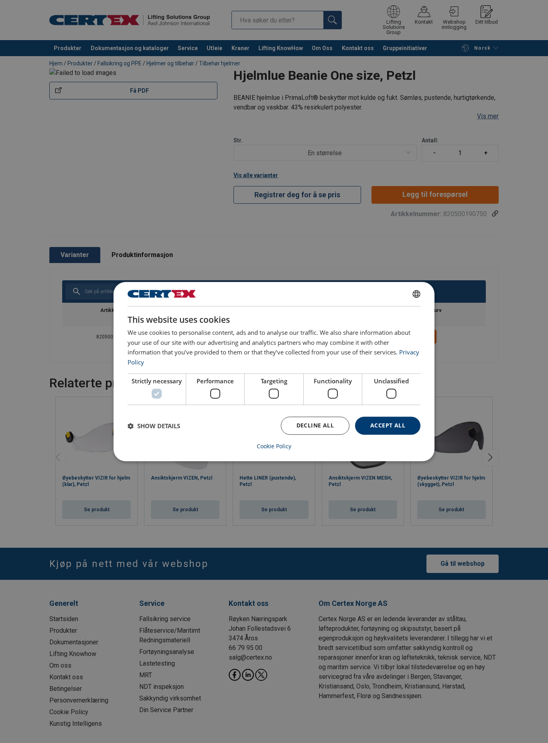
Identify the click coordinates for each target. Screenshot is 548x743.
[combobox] (416, 294)
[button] (154, 425)
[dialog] (274, 372)
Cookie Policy (274, 446)
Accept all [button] (387, 425)
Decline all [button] (315, 425)
